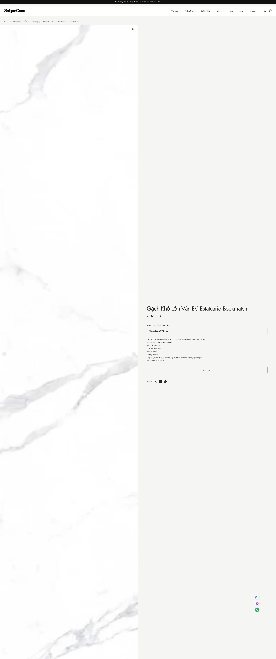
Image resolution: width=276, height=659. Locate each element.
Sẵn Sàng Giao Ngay (32, 21)
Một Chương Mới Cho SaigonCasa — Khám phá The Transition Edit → (138, 2)
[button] (4, 354)
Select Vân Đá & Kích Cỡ (158, 325)
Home (6, 21)
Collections (16, 21)
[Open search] (265, 11)
